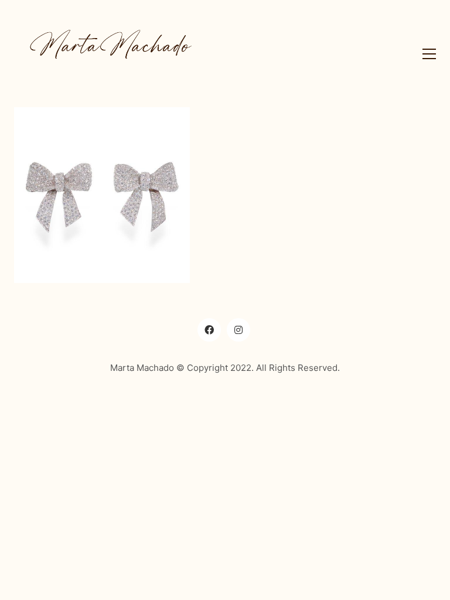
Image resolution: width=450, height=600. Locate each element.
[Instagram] (238, 330)
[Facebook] (209, 330)
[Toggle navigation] (426, 54)
